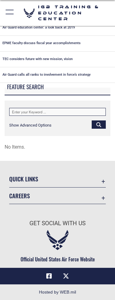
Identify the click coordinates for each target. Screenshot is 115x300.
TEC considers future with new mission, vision (37, 59)
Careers (19, 195)
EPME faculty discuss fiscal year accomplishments (41, 43)
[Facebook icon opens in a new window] (49, 276)
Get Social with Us (57, 223)
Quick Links (23, 178)
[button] (10, 13)
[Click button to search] (99, 124)
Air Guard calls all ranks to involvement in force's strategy (46, 75)
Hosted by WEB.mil (57, 292)
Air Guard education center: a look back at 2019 (38, 27)
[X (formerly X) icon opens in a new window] (66, 276)
